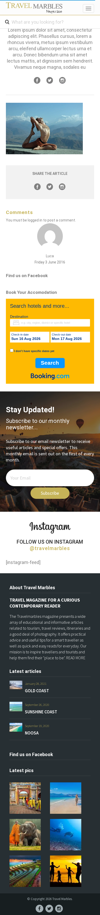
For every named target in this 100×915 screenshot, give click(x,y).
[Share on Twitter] (49, 80)
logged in (35, 220)
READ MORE (75, 657)
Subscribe (50, 493)
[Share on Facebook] (37, 80)
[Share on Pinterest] (62, 80)
